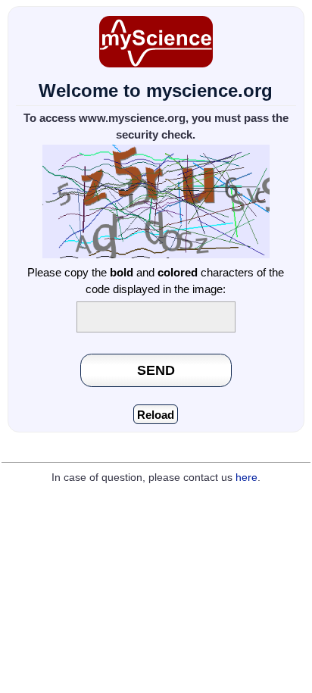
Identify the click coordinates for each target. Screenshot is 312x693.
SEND (156, 370)
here (246, 477)
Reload (155, 414)
